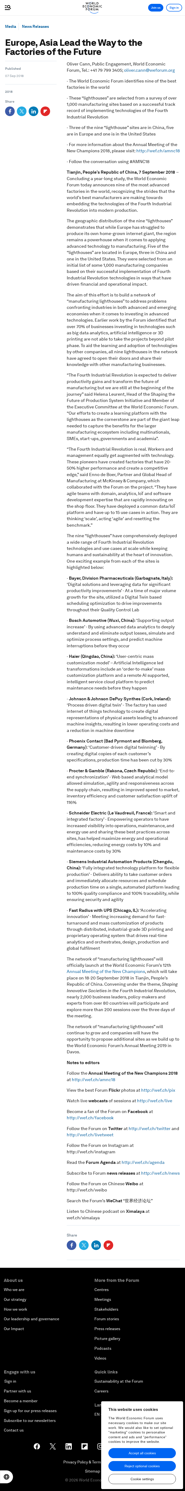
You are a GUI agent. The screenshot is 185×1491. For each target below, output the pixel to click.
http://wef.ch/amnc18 (158, 150)
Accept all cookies (142, 1453)
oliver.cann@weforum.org (149, 70)
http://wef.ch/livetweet (90, 1134)
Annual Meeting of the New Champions (106, 971)
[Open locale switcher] (6, 1477)
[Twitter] (21, 111)
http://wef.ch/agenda (143, 1162)
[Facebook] (10, 111)
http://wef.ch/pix (158, 1090)
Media (10, 26)
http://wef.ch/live (154, 1100)
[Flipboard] (45, 111)
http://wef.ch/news (160, 1173)
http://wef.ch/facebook (90, 1117)
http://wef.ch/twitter (150, 1128)
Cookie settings (142, 1479)
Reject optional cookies (142, 1466)
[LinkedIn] (33, 111)
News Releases (35, 26)
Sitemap (92, 1471)
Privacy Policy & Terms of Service (92, 1462)
